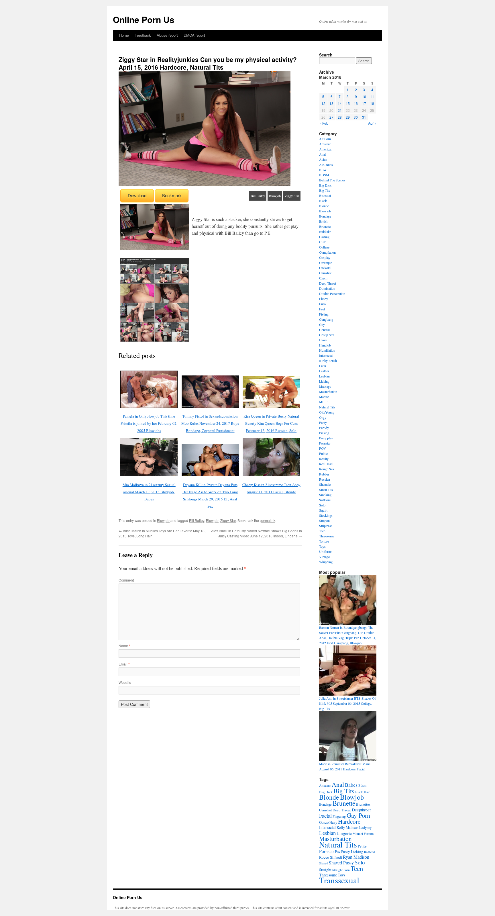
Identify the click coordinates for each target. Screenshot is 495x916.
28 (340, 117)
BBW (323, 169)
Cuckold (325, 267)
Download (137, 195)
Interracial (326, 355)
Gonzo (324, 822)
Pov (337, 851)
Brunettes (363, 804)
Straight (325, 869)
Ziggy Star (292, 195)
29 (348, 117)
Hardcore (349, 821)
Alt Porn (325, 138)
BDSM (324, 175)
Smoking (325, 494)
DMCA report (194, 35)
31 (364, 117)
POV (322, 448)
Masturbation (328, 391)
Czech (323, 278)
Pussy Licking (352, 851)
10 (364, 96)
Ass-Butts (326, 164)
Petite (362, 846)
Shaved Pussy (341, 863)
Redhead (369, 852)
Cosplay (324, 257)
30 (356, 117)
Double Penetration (332, 293)
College (324, 247)
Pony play (326, 438)
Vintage (324, 556)
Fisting (324, 314)
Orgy (322, 417)
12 (323, 103)
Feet (322, 309)
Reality (324, 458)
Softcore (325, 500)
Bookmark (172, 195)
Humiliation (327, 350)
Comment (126, 580)
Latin (322, 365)
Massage (325, 386)
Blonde (324, 205)
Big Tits (324, 190)
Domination (327, 288)
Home (124, 35)
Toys (322, 546)
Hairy (323, 340)
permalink (267, 520)
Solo (322, 505)
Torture (324, 541)
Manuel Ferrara (363, 833)
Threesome (326, 536)
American (325, 149)
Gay (322, 324)
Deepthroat (361, 810)
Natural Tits (327, 407)
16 (356, 103)
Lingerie (344, 833)
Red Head (326, 463)
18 (372, 103)
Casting (324, 236)
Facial (325, 815)
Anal (322, 154)
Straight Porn (341, 870)
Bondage (325, 216)
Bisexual (325, 195)
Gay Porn (358, 815)
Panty (323, 422)
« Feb (323, 123)
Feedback (143, 35)
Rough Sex (326, 469)
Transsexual (339, 880)
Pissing (324, 432)
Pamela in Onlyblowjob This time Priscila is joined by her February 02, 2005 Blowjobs (149, 423)
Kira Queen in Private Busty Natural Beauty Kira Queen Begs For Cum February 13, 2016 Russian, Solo (271, 423)
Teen (322, 531)
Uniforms (325, 551)
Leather (324, 371)
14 (340, 103)
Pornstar (325, 443)
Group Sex (326, 334)
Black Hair (362, 792)
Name (124, 645)
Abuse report (167, 35)
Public (323, 453)
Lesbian (324, 376)
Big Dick (325, 185)
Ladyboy (365, 827)
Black (323, 200)
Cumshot (325, 273)
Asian (323, 159)
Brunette (325, 226)
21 (340, 110)
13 (331, 103)
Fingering (339, 816)
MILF (323, 402)
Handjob (325, 345)
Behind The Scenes (332, 180)
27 (331, 117)
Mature (324, 396)
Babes (351, 784)
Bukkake (325, 231)
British (323, 221)
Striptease (325, 525)
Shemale (325, 484)
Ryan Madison (356, 857)
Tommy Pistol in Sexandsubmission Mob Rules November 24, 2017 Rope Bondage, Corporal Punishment (210, 423)
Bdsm (362, 785)
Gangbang (326, 319)
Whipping (326, 561)
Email (124, 663)
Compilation (327, 252)
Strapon (324, 520)
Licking (324, 381)
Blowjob (275, 195)
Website (125, 682)
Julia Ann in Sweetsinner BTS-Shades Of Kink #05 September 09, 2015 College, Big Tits (347, 703)
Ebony (323, 298)
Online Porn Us (143, 19)
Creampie (325, 262)
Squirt (323, 510)
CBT (322, 242)
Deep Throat (327, 283)
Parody (324, 427)
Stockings (326, 515)
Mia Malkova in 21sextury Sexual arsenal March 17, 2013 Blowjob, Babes (149, 492)
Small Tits (326, 489)
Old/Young (326, 412)
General (324, 329)
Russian (324, 479)
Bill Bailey (258, 195)
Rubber (324, 474)
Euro (322, 304)
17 (364, 103)
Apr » (372, 123)
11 (372, 96)
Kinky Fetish (328, 360)
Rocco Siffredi (330, 857)
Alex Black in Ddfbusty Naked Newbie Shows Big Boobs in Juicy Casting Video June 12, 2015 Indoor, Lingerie (256, 533)
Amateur (325, 144)
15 (348, 103)
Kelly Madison (347, 827)
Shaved (323, 863)
